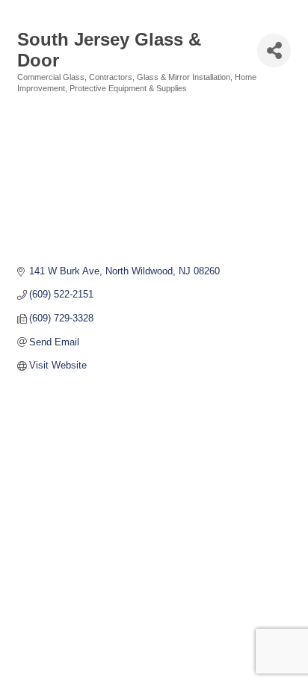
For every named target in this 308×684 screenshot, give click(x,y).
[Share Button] (274, 50)
